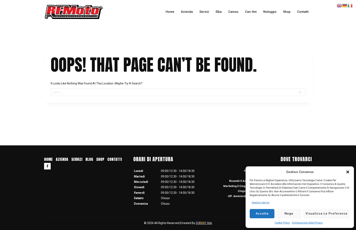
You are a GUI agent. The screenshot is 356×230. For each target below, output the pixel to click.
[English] (339, 5)
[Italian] (350, 5)
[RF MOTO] (73, 11)
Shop (286, 12)
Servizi (204, 12)
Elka (219, 12)
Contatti (303, 12)
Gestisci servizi (260, 202)
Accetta (262, 213)
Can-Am (251, 12)
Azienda (187, 12)
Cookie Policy (282, 222)
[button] (348, 172)
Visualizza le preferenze (327, 213)
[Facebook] (47, 166)
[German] (345, 5)
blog (89, 159)
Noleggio (269, 12)
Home (170, 12)
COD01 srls (204, 223)
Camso (233, 12)
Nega (289, 213)
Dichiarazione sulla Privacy (307, 222)
